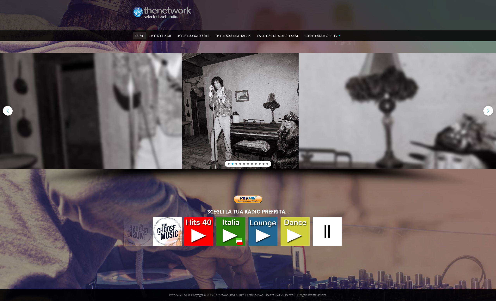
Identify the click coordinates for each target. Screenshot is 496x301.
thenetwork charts (321, 35)
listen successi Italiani (233, 35)
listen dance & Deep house (278, 35)
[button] (8, 111)
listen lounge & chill (193, 35)
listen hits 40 (160, 35)
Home (139, 35)
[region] (248, 122)
